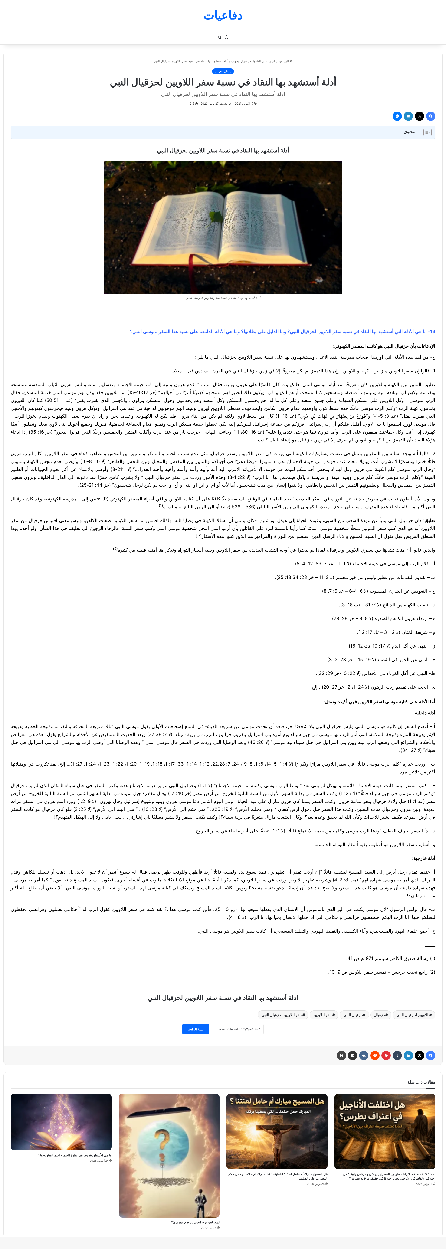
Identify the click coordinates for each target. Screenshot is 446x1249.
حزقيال (379, 1014)
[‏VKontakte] (363, 1055)
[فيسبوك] (430, 116)
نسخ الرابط (195, 1029)
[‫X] (419, 116)
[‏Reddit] (375, 1055)
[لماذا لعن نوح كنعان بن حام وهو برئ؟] (169, 1156)
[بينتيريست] (386, 1055)
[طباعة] (341, 1055)
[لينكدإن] (408, 116)
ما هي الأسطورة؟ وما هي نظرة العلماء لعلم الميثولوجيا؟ (75, 1155)
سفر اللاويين (322, 1014)
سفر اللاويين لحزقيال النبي (282, 1014)
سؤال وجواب (239, 61)
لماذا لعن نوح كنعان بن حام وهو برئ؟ (195, 1222)
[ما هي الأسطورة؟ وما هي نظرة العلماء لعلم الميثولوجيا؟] (61, 1122)
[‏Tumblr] (397, 1055)
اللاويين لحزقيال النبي (412, 1014)
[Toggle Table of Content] (425, 132)
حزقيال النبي (353, 1014)
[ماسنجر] (397, 116)
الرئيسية (284, 61)
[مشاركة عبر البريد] (352, 1055)
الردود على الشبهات (263, 61)
